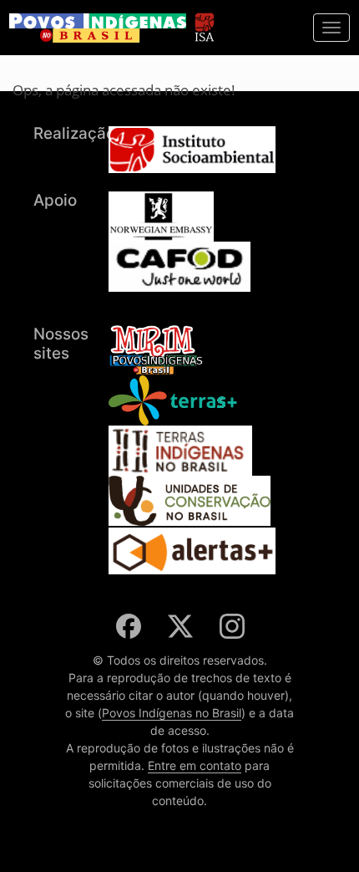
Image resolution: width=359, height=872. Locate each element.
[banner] (98, 28)
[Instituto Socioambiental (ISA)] (204, 20)
